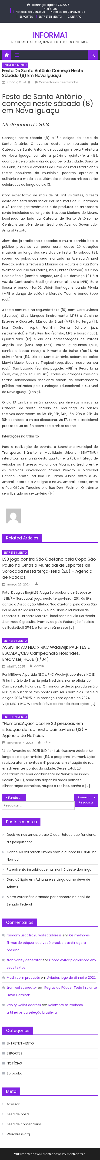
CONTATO (74, 17)
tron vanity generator (24, 960)
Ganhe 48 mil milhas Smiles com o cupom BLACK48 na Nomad (52, 856)
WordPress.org (18, 1134)
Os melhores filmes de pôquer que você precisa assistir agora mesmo (48, 942)
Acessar (13, 1104)
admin (39, 666)
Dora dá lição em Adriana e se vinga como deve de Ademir (48, 883)
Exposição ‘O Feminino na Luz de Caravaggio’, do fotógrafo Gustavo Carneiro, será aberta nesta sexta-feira (88, 797)
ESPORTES (26, 17)
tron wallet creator (22, 987)
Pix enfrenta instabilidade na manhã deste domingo (49, 869)
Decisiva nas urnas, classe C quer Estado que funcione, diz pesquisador (51, 838)
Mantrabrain (76, 1154)
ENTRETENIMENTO (50, 17)
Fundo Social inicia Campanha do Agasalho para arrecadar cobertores (17, 797)
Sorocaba (14, 1073)
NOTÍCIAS (50, 9)
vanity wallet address (24, 1005)
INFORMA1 (50, 35)
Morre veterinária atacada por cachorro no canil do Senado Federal (48, 901)
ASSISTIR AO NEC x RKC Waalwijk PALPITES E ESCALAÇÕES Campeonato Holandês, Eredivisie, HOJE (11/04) (46, 653)
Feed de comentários (24, 1124)
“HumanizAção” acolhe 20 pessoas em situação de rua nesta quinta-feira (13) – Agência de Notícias (44, 729)
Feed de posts (18, 1114)
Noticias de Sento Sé (30, 12)
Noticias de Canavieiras (68, 12)
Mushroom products (23, 977)
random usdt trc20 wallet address (34, 935)
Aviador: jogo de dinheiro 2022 (71, 977)
